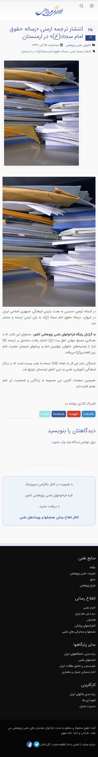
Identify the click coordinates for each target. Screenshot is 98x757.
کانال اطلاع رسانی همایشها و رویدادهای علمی (49, 517)
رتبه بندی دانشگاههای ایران (79, 654)
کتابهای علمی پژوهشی (78, 45)
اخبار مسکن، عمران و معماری (78, 672)
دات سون (66, 733)
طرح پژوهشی (87, 585)
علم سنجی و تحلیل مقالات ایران (77, 666)
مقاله (92, 567)
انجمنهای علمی (86, 660)
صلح (92, 579)
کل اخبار (45, 744)
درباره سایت (88, 744)
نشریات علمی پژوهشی (82, 573)
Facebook (59, 414)
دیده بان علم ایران (85, 614)
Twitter (45, 414)
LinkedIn (88, 414)
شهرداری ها (88, 700)
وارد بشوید (58, 442)
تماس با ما (73, 744)
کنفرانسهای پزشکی (84, 626)
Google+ (74, 414)
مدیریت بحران (87, 706)
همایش (91, 620)
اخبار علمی (89, 608)
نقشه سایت (59, 744)
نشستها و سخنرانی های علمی (78, 632)
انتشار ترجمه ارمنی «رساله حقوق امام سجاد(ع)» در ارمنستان (56, 51)
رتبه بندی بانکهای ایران (82, 694)
